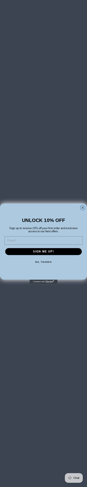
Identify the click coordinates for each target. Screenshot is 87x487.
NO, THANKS (43, 262)
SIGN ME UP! (43, 251)
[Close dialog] (82, 207)
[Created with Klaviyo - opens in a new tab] (43, 282)
